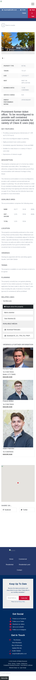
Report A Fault (33, 13)
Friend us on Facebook (19, 618)
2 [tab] (4, 59)
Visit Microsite (7, 301)
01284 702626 (24, 11)
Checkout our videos (18, 624)
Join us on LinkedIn (18, 627)
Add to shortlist (9, 312)
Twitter (25, 510)
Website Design (13, 667)
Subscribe (4, 678)
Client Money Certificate (26, 665)
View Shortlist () (9, 318)
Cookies (18, 663)
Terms (9, 663)
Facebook (7, 510)
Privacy (14, 663)
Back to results (10, 25)
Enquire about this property (14, 306)
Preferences (24, 663)
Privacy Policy (22, 601)
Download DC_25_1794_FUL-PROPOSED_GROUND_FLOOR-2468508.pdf (19, 336)
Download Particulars (13, 330)
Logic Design (23, 667)
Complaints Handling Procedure (12, 665)
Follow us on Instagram (19, 629)
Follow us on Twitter (18, 621)
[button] (18, 483)
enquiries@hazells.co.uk (10, 10)
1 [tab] (2, 59)
